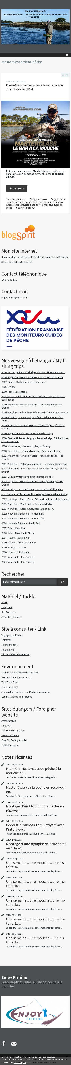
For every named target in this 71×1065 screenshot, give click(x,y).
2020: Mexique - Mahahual (15, 552)
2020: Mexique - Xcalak (13, 547)
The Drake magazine (12, 730)
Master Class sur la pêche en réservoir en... (35, 789)
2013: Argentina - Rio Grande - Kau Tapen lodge (27, 504)
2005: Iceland (8, 386)
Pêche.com (7, 649)
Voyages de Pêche (11, 635)
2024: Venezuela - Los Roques (17, 562)
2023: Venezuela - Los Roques (17, 557)
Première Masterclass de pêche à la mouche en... (33, 770)
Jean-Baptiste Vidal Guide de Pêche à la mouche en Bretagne (35, 257)
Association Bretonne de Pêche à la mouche (25, 692)
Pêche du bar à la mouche (15, 654)
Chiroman (6, 639)
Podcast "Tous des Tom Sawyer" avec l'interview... (35, 827)
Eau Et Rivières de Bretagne (16, 696)
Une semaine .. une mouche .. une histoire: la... (35, 864)
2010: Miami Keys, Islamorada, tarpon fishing (25, 446)
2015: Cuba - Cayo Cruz (13, 528)
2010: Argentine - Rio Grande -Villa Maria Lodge (27, 433)
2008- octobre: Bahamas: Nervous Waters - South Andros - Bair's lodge (33, 398)
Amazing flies (8, 720)
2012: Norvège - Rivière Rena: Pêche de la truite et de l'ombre (35, 499)
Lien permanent (17, 199)
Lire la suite (18, 188)
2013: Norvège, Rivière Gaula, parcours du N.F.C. (27, 508)
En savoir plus (20, 1062)
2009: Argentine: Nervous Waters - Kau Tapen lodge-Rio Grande (31, 406)
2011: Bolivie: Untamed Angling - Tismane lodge (27, 476)
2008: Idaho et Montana (14, 391)
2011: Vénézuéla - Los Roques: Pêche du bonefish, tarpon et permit (34, 470)
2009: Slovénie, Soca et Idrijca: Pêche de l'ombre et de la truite (32, 419)
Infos (44, 199)
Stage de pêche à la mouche (16, 261)
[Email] (14, 1043)
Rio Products (8, 612)
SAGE (4, 602)
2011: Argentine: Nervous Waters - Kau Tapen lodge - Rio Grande (32, 457)
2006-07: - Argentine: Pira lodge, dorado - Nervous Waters (33, 372)
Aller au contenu (9, 2)
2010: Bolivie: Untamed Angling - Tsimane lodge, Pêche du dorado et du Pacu (35, 440)
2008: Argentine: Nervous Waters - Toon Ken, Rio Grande (32, 377)
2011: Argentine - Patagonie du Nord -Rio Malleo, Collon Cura (34, 463)
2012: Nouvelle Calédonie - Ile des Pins (22, 513)
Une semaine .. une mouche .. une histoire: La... (35, 921)
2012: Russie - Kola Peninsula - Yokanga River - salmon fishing (34, 494)
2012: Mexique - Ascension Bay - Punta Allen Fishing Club (32, 489)
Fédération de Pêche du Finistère (19, 672)
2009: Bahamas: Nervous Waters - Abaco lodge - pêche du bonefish (33, 427)
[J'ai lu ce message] (67, 1056)
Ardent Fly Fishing (11, 616)
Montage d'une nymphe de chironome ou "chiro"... (36, 846)
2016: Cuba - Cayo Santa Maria (17, 533)
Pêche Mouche (9, 644)
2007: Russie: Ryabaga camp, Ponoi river (23, 382)
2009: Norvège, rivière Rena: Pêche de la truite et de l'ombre (34, 412)
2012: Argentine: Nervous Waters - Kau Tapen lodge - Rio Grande (32, 483)
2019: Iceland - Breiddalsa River (18, 542)
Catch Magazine (10, 745)
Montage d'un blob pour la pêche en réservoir (35, 808)
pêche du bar (21, 202)
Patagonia (6, 607)
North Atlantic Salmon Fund (16, 677)
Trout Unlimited (9, 687)
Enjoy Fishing (14, 977)
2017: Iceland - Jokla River (15, 537)
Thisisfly (5, 725)
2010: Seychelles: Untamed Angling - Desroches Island (31, 451)
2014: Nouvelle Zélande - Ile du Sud (20, 523)
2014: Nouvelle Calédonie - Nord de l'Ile (22, 518)
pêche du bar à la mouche (42, 202)
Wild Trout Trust (9, 682)
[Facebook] (3, 1043)
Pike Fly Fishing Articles (14, 740)
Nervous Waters (10, 735)
